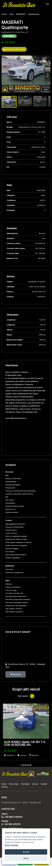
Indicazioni (16, 674)
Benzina (23, 755)
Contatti (44, 784)
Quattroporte (33, 14)
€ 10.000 (10, 750)
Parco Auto (13, 784)
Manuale (35, 755)
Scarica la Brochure (15, 49)
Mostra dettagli (11, 845)
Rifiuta (26, 858)
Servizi (35, 784)
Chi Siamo (25, 784)
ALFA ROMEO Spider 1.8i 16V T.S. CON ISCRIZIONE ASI (25, 743)
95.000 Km (11, 755)
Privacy (5, 787)
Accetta (26, 852)
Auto (11, 14)
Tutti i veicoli (23, 696)
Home (4, 14)
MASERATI (21, 14)
